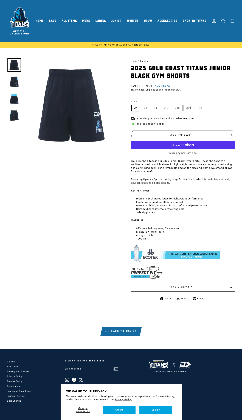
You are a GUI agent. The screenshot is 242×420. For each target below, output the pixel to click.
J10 (166, 107)
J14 (188, 107)
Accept (119, 409)
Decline (155, 409)
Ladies (100, 20)
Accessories (167, 20)
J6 (145, 107)
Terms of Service (16, 396)
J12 (177, 107)
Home (40, 20)
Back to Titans (194, 20)
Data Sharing (14, 401)
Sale (52, 20)
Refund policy (14, 386)
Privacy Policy (14, 376)
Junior (116, 20)
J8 (155, 107)
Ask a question (183, 287)
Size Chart (12, 366)
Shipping (150, 90)
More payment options (183, 153)
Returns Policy (14, 381)
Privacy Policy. (123, 399)
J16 (200, 107)
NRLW (148, 20)
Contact (11, 361)
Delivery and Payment (18, 371)
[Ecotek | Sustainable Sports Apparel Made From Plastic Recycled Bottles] (183, 253)
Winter (133, 20)
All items (69, 20)
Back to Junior (123, 331)
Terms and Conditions (19, 391)
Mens (86, 20)
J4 (135, 107)
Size (134, 102)
